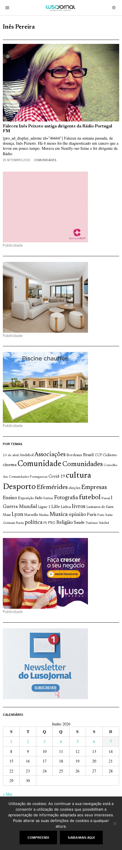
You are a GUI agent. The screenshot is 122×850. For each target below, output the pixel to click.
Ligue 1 (44, 507)
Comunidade (40, 464)
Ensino (10, 498)
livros (78, 506)
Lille (55, 507)
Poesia (20, 523)
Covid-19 (57, 477)
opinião (77, 514)
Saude (79, 523)
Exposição (26, 498)
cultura (78, 475)
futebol (89, 497)
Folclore (48, 498)
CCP (98, 455)
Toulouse (91, 523)
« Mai (7, 794)
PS (45, 523)
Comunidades (45, 160)
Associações (50, 455)
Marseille (31, 515)
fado (39, 498)
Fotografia (66, 498)
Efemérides (52, 487)
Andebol (26, 455)
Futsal (105, 498)
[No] (115, 823)
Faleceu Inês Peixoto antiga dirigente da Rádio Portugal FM (57, 128)
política (34, 522)
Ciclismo (110, 455)
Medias (44, 515)
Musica (58, 514)
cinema (10, 465)
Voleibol (104, 523)
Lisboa (66, 507)
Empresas (94, 487)
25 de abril (11, 455)
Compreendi (38, 838)
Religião (64, 522)
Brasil (88, 455)
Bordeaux (74, 455)
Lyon (17, 514)
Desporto (19, 487)
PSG (51, 523)
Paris (91, 515)
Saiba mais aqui (81, 838)
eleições (74, 488)
